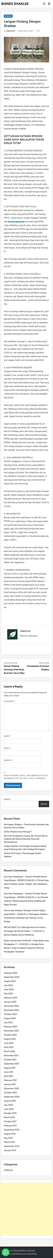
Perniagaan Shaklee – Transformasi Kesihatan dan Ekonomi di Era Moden (26, 918)
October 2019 (10, 1113)
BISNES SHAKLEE (15, 4)
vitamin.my (10, 31)
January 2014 (10, 1150)
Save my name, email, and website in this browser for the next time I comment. (26, 776)
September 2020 (12, 1096)
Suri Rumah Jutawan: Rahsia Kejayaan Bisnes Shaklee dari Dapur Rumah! (26, 901)
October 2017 (10, 1121)
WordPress (17, 1254)
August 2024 (10, 1018)
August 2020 (10, 1101)
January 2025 (10, 1002)
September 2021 (11, 1063)
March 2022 (9, 1051)
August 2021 (9, 1068)
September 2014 (11, 1146)
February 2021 (10, 1080)
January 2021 (10, 1084)
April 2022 (8, 1047)
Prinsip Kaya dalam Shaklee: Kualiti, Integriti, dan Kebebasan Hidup (26, 884)
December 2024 (11, 1006)
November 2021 (11, 1055)
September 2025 (11, 977)
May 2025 (8, 993)
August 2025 (10, 981)
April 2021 (8, 1076)
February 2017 (10, 1125)
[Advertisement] (26, 1209)
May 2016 (8, 1138)
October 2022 (10, 1035)
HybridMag (31, 1254)
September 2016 (11, 1129)
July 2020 (8, 1105)
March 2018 (9, 1117)
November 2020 (11, 1088)
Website (8, 760)
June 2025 (9, 989)
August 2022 (10, 1039)
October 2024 (10, 1014)
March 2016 (9, 1142)
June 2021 (8, 1072)
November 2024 (11, 1010)
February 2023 (10, 1026)
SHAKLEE (8, 16)
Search (7, 799)
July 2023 (8, 1022)
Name (7, 736)
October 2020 (10, 1092)
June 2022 (9, 1043)
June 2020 (9, 1109)
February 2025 (10, 997)
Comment (10, 701)
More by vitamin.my (28, 636)
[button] (6, 1252)
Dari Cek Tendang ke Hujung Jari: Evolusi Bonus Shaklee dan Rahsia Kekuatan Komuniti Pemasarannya (25, 839)
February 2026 (10, 973)
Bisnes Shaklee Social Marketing (19, 935)
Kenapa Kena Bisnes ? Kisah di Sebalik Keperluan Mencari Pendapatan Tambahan (24, 948)
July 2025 (8, 985)
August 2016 (9, 1134)
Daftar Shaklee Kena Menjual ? (18, 831)
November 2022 (11, 1030)
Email (7, 748)
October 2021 (10, 1059)
